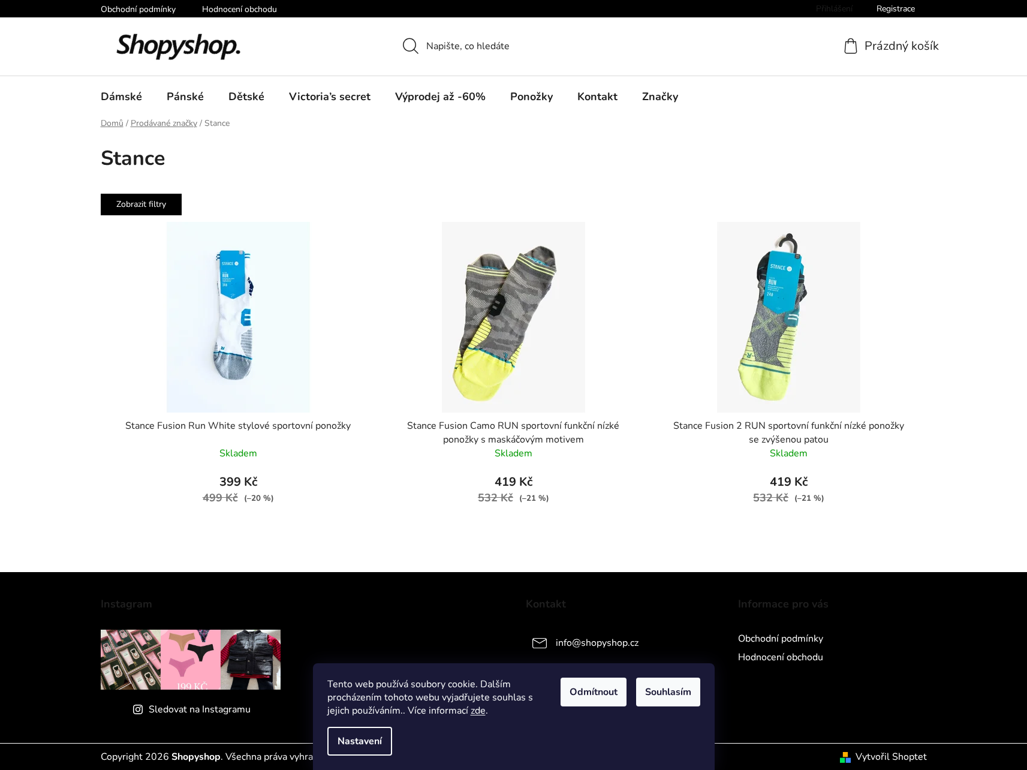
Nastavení (360, 741)
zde (478, 710)
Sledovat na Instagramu (200, 709)
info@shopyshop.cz (597, 642)
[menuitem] (121, 96)
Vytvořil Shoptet (891, 756)
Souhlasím (668, 692)
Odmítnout (594, 692)
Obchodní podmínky (138, 9)
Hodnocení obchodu (239, 9)
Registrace (896, 8)
